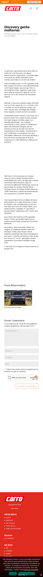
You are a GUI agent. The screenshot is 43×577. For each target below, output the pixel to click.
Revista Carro (11, 34)
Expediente (9, 520)
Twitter (8, 554)
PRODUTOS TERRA (34, 2)
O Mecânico (10, 538)
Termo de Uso (11, 526)
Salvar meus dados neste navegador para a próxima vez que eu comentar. (21, 370)
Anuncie (8, 517)
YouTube (9, 556)
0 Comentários (11, 36)
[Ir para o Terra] (6, 2)
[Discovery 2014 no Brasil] (18, 304)
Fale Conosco (10, 523)
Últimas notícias (32, 34)
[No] (40, 559)
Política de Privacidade (13, 529)
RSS (7, 548)
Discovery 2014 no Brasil (12, 307)
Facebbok (9, 551)
